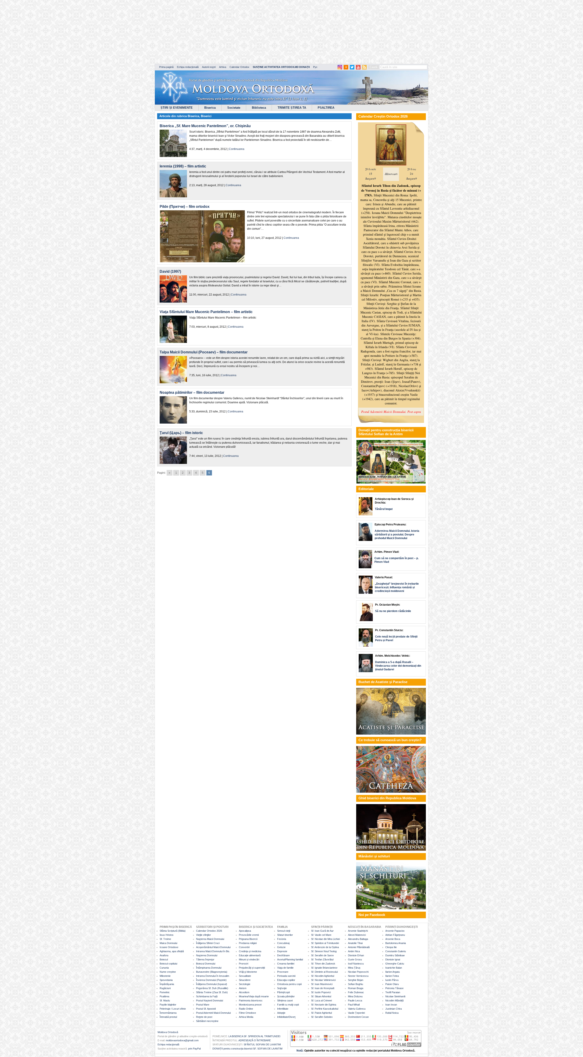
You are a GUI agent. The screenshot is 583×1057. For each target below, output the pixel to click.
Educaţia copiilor (286, 980)
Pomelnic (165, 992)
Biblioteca (259, 107)
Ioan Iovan (391, 1004)
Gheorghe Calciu (394, 963)
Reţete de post (204, 1017)
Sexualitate (245, 976)
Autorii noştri (209, 67)
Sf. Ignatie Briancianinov (324, 967)
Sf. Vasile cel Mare (321, 935)
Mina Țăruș (354, 967)
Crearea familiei (285, 963)
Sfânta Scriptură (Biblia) (173, 930)
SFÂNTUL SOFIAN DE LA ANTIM (262, 1044)
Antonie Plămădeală (359, 947)
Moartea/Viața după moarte (254, 996)
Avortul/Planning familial (290, 959)
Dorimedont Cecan (358, 1017)
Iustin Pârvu (392, 980)
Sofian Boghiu (355, 984)
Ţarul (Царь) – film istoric (181, 433)
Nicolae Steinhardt (395, 996)
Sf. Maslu (165, 1000)
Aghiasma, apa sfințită (172, 951)
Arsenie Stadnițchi (358, 930)
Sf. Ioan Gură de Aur (322, 930)
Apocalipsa (245, 930)
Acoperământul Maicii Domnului (213, 947)
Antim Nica (354, 951)
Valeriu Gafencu (357, 1008)
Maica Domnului (168, 943)
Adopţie (281, 1012)
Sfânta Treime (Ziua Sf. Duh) (212, 992)
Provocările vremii (249, 935)
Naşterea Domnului (206, 955)
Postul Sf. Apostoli (206, 1008)
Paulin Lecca (355, 1000)
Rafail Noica (392, 1012)
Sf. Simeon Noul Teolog (324, 951)
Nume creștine (168, 971)
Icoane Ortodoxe (169, 947)
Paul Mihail (354, 1004)
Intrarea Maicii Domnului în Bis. (213, 951)
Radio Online (246, 1008)
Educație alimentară (250, 955)
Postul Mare (202, 1004)
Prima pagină (166, 67)
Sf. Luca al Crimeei (321, 1000)
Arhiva (222, 67)
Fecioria (281, 939)
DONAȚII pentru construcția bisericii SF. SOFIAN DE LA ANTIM (247, 1048)
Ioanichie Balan (393, 967)
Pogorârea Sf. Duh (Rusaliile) (212, 988)
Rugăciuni (165, 988)
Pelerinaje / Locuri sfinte (173, 1008)
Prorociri (243, 963)
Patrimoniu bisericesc (251, 1000)
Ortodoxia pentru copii (289, 984)
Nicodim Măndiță (394, 1000)
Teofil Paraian (392, 992)
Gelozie (281, 947)
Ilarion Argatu (392, 971)
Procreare (282, 971)
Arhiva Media (246, 1017)
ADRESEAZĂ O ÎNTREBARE (254, 1040)
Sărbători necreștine (207, 1021)
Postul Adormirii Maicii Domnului (213, 1012)
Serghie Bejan (355, 980)
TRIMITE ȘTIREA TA (292, 107)
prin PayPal (194, 1048)
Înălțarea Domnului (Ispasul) (211, 984)
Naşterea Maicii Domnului (210, 939)
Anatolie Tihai (355, 943)
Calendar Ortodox (239, 67)
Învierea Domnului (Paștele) (211, 980)
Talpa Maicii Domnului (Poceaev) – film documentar (204, 352)
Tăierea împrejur (205, 959)
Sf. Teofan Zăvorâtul (322, 959)
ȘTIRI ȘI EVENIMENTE (177, 107)
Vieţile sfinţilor (203, 935)
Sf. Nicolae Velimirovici (323, 980)
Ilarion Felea (392, 976)
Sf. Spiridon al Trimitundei (325, 943)
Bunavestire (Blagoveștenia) (211, 971)
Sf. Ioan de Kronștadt (322, 988)
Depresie (282, 951)
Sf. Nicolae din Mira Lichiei (325, 939)
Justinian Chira (393, 1008)
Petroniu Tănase (394, 988)
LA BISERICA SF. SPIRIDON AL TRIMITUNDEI (254, 1036)
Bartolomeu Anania (395, 943)
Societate (233, 107)
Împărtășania (167, 984)
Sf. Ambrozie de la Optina (325, 947)
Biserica (210, 107)
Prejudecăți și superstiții (252, 967)
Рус (315, 67)
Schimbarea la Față (206, 996)
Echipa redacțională (188, 67)
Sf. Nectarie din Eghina (323, 1004)
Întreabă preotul (168, 1017)
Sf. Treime (165, 939)
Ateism (242, 988)
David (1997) (170, 271)
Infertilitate (282, 1008)
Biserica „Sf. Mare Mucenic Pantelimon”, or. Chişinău (205, 126)
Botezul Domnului (205, 963)
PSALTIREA (326, 107)
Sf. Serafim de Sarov (322, 955)
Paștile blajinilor (168, 1004)
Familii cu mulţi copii (288, 1004)
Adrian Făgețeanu (395, 935)
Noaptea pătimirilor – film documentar (192, 392)
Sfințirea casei (285, 1000)
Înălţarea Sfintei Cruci (208, 943)
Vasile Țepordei (356, 1012)
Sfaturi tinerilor (285, 935)
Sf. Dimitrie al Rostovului (324, 971)
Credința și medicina (250, 951)
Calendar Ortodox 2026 (209, 930)
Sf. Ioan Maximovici (321, 984)
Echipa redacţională (168, 1044)
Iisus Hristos (167, 935)
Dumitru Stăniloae (395, 955)
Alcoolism (244, 992)
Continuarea (236, 149)
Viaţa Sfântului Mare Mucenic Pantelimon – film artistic (206, 312)
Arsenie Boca (392, 939)
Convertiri (244, 947)
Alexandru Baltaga (358, 939)
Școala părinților (286, 996)
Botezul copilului (168, 963)
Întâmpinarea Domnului (208, 967)
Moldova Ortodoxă (168, 1032)
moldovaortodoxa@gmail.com (182, 1040)
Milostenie (165, 976)
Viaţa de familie (285, 967)
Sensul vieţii (283, 930)
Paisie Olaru (392, 984)
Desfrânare (283, 955)
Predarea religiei (248, 943)
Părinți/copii (283, 992)
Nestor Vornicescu (358, 976)
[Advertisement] (138, 32)
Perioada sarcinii (286, 976)
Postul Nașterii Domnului (209, 1000)
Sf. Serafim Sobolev (322, 1017)
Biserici (206, 116)
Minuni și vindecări (249, 959)
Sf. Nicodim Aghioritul (322, 976)
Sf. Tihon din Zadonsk (323, 963)
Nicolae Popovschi (358, 971)
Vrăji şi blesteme (248, 971)
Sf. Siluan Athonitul (321, 996)
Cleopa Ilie (391, 947)
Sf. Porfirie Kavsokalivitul (324, 1008)
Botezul (164, 959)
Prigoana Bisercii (248, 939)
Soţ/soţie (282, 988)
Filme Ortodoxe (247, 1012)
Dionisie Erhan (356, 955)
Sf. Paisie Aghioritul (321, 1012)
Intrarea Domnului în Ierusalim (212, 976)
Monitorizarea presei (250, 1004)
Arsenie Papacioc (395, 930)
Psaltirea (164, 996)
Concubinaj (283, 943)
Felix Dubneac (356, 992)
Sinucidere (245, 980)
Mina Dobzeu (355, 996)
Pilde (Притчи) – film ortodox (185, 206)
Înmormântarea (168, 1012)
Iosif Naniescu (356, 963)
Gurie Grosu (355, 959)
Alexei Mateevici (357, 935)
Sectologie (244, 984)
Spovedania (166, 980)
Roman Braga (355, 988)
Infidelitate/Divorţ (286, 1017)
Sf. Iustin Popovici (321, 992)
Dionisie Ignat (392, 959)
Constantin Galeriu (395, 951)
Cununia (164, 967)
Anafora (164, 955)
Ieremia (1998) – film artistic (183, 166)
